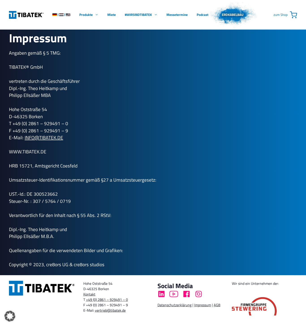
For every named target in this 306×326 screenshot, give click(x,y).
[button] (10, 316)
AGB (217, 305)
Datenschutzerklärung (174, 305)
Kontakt (89, 294)
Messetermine (177, 14)
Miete (111, 14)
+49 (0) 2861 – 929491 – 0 (107, 299)
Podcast (202, 14)
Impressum (202, 305)
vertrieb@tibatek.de (110, 310)
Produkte (86, 14)
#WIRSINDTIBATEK (138, 14)
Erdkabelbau (233, 14)
